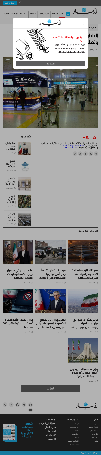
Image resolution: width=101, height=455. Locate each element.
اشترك (51, 63)
